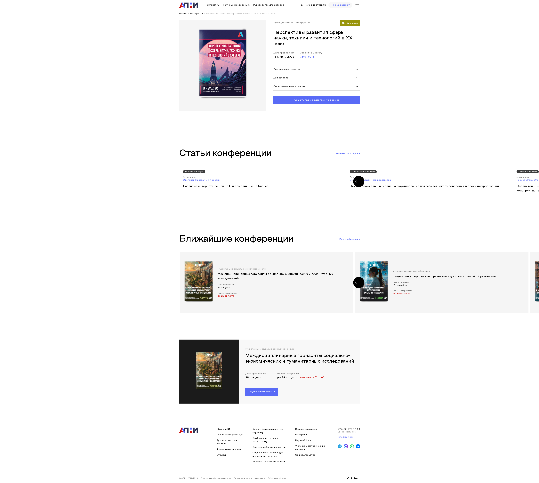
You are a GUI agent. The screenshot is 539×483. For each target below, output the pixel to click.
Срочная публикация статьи (269, 447)
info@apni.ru (345, 437)
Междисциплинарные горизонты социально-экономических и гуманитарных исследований (275, 276)
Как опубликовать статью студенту (268, 431)
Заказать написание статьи (269, 462)
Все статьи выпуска (348, 154)
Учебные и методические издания (310, 447)
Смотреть (307, 57)
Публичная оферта (277, 478)
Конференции (196, 14)
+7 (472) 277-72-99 (349, 429)
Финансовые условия (228, 449)
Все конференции (349, 239)
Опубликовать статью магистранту (265, 440)
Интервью (301, 435)
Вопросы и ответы (306, 429)
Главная (183, 14)
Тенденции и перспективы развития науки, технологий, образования (444, 276)
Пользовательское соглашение (249, 478)
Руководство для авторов (268, 5)
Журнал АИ (214, 5)
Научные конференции (236, 5)
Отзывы (221, 455)
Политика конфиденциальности (216, 478)
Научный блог (303, 440)
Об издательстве (305, 455)
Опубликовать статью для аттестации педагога (268, 454)
